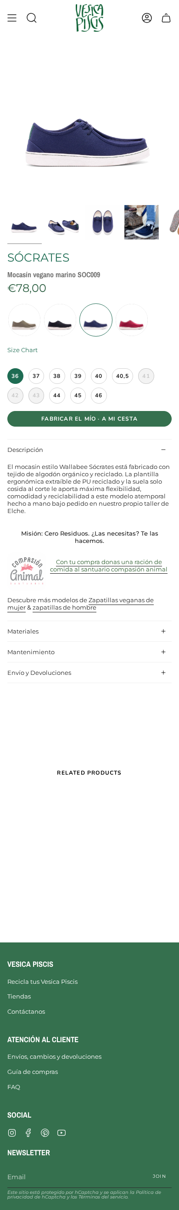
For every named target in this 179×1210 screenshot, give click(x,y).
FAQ (13, 1086)
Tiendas (19, 996)
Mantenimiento (31, 652)
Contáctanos (26, 1011)
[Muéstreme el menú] (12, 18)
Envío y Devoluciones (39, 672)
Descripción (25, 449)
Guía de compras (32, 1071)
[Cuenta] (146, 18)
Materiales (23, 631)
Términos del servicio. (103, 1197)
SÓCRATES (38, 257)
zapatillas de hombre (64, 607)
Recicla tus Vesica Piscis (42, 981)
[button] (31, 18)
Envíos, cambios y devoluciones (54, 1056)
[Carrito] (166, 18)
